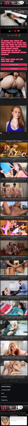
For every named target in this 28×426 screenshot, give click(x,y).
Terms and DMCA (11, 410)
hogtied (24, 42)
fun (15, 42)
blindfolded (6, 40)
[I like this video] (9, 31)
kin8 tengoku (8, 48)
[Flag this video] (18, 31)
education (3, 42)
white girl (12, 46)
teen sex (24, 44)
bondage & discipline (5, 50)
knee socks (19, 42)
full (12, 42)
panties (2, 44)
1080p (9, 52)
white (16, 50)
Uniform (3, 46)
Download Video (14, 64)
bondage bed (15, 48)
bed (2, 40)
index (12, 50)
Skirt (16, 44)
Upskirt (11, 61)
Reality (6, 44)
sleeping (20, 44)
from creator (23, 52)
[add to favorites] (16, 35)
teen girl (3, 48)
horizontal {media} (15, 52)
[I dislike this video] (15, 31)
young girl (18, 46)
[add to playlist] (19, 35)
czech (21, 40)
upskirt (7, 46)
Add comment (18, 68)
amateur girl (23, 46)
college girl (16, 40)
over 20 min (3, 52)
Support (3, 410)
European (8, 42)
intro (19, 50)
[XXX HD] (14, 3)
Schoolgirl (12, 44)
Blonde (11, 40)
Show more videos (14, 380)
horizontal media (4, 54)
